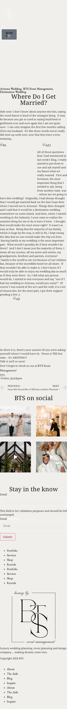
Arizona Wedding (10, 89)
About (11, 669)
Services (11, 555)
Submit (7, 537)
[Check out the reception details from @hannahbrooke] (51, 457)
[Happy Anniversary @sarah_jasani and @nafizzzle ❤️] (15, 421)
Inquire (11, 683)
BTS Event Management (38, 89)
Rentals (11, 564)
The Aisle (12, 674)
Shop (10, 560)
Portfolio (12, 550)
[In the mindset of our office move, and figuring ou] (51, 421)
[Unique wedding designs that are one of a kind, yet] (15, 457)
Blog (9, 678)
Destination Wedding (13, 92)
